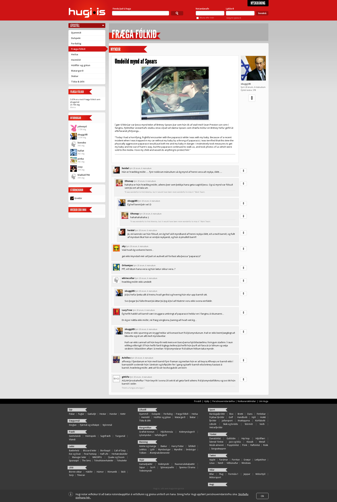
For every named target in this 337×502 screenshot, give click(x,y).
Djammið (76, 32)
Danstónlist (215, 438)
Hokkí (263, 417)
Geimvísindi (75, 435)
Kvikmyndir (163, 464)
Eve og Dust (75, 453)
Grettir (78, 198)
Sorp (71, 475)
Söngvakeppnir (218, 448)
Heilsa (74, 54)
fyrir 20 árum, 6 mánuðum (140, 168)
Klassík (250, 441)
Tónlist (212, 434)
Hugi (211, 484)
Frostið (197, 401)
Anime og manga (147, 446)
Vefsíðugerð (161, 435)
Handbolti (242, 417)
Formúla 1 (233, 474)
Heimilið (76, 59)
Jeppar (247, 474)
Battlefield (74, 450)
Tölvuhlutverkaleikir (103, 460)
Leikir (71, 446)
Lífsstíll (75, 25)
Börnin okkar (75, 471)
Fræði (72, 431)
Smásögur (191, 449)
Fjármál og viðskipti (89, 424)
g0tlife (125, 376)
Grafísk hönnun (146, 431)
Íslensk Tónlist (216, 441)
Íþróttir (212, 420)
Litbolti (212, 424)
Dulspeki (76, 38)
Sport (212, 409)
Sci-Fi (152, 467)
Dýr (70, 409)
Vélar (211, 469)
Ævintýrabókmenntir (160, 452)
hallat (81, 150)
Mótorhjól (260, 474)
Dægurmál (74, 420)
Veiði (262, 424)
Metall (262, 441)
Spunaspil (74, 460)
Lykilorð (230, 8)
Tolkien (142, 452)
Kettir (123, 413)
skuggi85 (83, 134)
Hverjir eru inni (78, 210)
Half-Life (104, 453)
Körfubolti (260, 420)
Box (231, 413)
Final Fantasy (90, 453)
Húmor (100, 471)
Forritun (236, 459)
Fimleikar (261, 413)
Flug (221, 474)
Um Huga (263, 401)
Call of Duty (119, 450)
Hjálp (206, 401)
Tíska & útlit (77, 81)
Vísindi (72, 439)
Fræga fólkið (78, 48)
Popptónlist (233, 445)
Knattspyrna (244, 420)
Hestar (103, 413)
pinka (81, 158)
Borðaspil (105, 450)
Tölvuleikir (122, 460)
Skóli (123, 471)
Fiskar (72, 413)
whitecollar (128, 278)
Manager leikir (79, 457)
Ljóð (152, 449)
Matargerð (77, 70)
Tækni (212, 455)
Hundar (113, 413)
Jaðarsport (227, 420)
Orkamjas (127, 265)
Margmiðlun (145, 427)
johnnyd (82, 126)
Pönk (244, 445)
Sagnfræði (105, 435)
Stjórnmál (107, 424)
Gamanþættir (146, 464)
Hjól (254, 417)
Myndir (115, 49)
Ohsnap (129, 181)
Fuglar (81, 413)
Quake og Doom (116, 457)
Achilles (126, 357)
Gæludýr (92, 413)
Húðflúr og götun (80, 65)
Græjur (247, 459)
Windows (246, 462)
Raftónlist (255, 445)
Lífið (71, 467)
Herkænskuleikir (120, 453)
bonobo (82, 142)
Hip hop (246, 438)
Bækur (164, 446)
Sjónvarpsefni (167, 467)
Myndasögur (164, 449)
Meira (73, 107)
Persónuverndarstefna (223, 401)
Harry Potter (177, 446)
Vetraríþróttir (216, 427)
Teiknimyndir (145, 470)
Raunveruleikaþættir (185, 464)
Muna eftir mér (207, 17)
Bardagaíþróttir (217, 413)
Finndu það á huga (122, 8)
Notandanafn (202, 8)
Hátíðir (89, 471)
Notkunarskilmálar (247, 401)
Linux (211, 462)
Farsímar (223, 459)
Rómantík (112, 471)
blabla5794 (84, 174)
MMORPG (97, 457)
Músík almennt (216, 445)
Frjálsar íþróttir (216, 417)
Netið (220, 462)
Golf (231, 417)
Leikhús (143, 449)
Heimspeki (90, 435)
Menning (143, 441)
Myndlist (178, 449)
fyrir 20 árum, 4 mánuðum (141, 377)
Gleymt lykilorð (233, 17)
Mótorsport (215, 477)
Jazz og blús (235, 441)
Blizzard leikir (89, 450)
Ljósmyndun (145, 435)
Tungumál (120, 435)
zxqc (80, 166)
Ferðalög (76, 43)
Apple (212, 459)
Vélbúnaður (232, 462)
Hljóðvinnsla (167, 431)
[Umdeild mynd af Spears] (175, 93)
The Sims (86, 460)
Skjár (141, 459)
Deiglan (73, 424)
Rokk (265, 445)
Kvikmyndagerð (187, 431)
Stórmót (249, 424)
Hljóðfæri (260, 438)
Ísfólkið (192, 446)
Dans (249, 413)
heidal (125, 168)
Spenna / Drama (187, 467)
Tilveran (81, 475)
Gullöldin (231, 438)
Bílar (211, 474)
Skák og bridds (230, 424)
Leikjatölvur (260, 459)
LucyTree (127, 310)
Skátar (74, 76)
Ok (262, 496)
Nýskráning (258, 3)
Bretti (240, 413)
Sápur (142, 467)
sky (124, 246)
